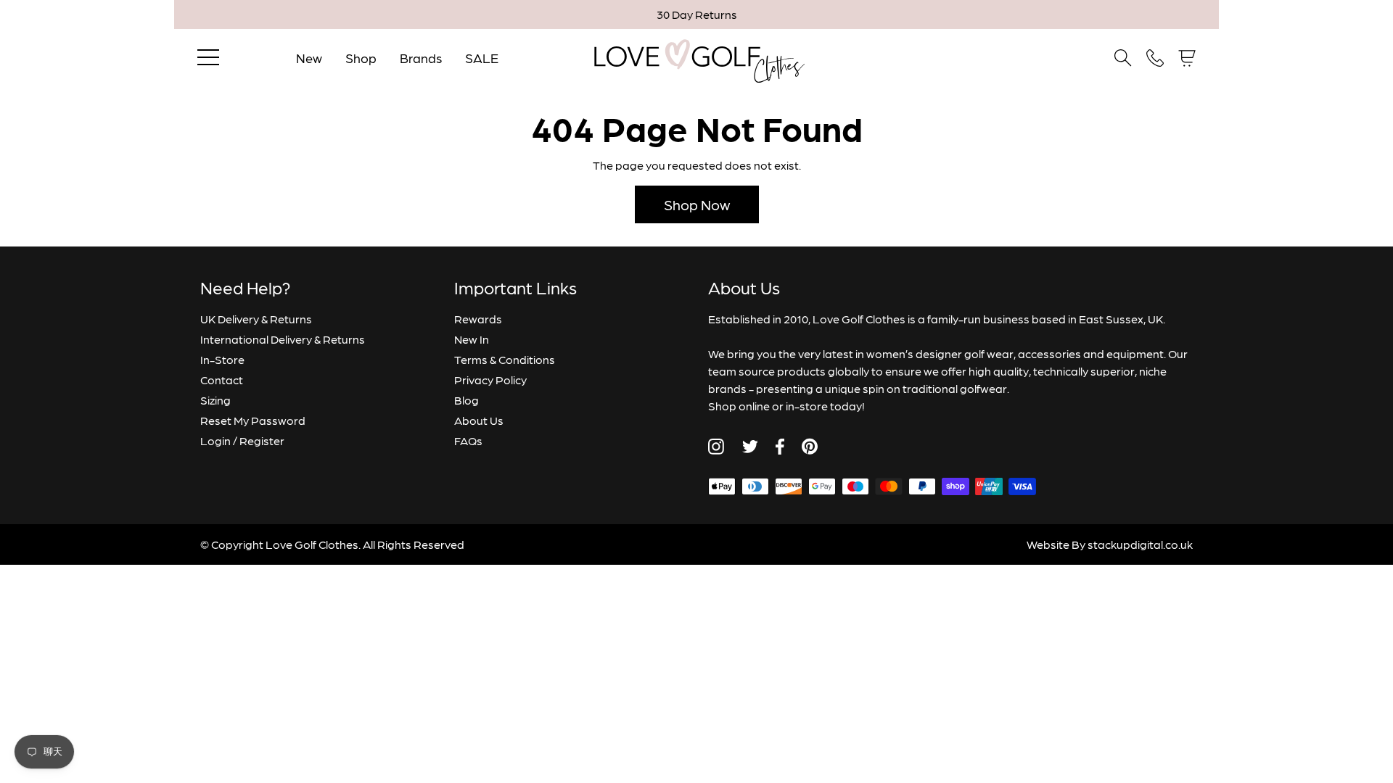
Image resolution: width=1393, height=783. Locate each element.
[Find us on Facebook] (780, 447)
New (309, 57)
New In (471, 339)
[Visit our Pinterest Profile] (810, 446)
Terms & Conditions (504, 359)
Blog (466, 400)
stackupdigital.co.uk (1140, 544)
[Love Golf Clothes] (697, 58)
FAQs (468, 440)
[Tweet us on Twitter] (749, 446)
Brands (421, 57)
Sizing (215, 400)
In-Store (222, 359)
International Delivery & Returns (282, 339)
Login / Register (242, 440)
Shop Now (697, 204)
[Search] (1123, 58)
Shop (361, 57)
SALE (481, 57)
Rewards (478, 319)
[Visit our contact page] (1155, 58)
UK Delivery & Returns (256, 319)
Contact (221, 379)
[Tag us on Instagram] (716, 447)
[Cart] (1187, 58)
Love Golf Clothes (312, 544)
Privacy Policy (490, 379)
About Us (479, 420)
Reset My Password (252, 420)
